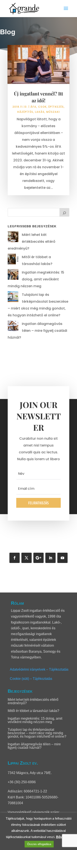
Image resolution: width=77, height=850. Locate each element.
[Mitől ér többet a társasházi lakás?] (13, 260)
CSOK (42, 107)
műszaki (53, 112)
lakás (39, 112)
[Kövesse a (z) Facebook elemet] (14, 558)
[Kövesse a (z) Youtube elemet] (62, 558)
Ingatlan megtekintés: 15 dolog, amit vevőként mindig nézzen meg (36, 279)
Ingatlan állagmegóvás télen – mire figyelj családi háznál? (37, 330)
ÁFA (33, 107)
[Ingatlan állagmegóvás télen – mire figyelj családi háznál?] (13, 326)
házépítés (25, 112)
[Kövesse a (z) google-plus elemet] (38, 558)
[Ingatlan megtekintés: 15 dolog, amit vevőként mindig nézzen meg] (13, 275)
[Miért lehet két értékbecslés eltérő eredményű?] (13, 237)
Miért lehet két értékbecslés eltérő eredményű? (31, 241)
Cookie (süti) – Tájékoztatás (31, 678)
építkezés (56, 107)
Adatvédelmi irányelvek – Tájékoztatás (39, 669)
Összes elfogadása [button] (39, 844)
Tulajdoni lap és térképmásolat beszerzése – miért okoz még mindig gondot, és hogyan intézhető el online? (37, 733)
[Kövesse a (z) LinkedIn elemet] (50, 558)
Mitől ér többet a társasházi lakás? (33, 711)
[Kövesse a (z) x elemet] (26, 558)
